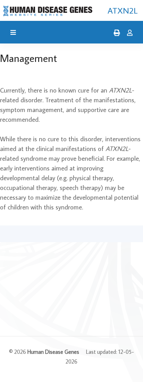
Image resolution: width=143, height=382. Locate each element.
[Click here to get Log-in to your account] (128, 33)
